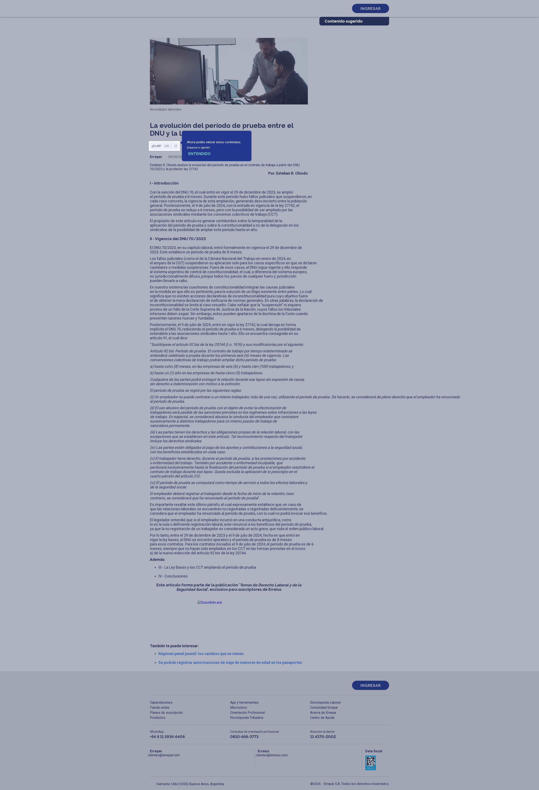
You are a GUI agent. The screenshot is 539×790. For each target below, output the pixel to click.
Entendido (199, 153)
